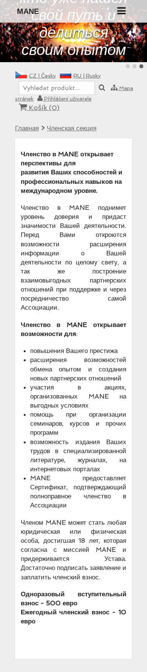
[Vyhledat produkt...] (102, 88)
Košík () (43, 107)
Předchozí (9, 31)
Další (138, 31)
